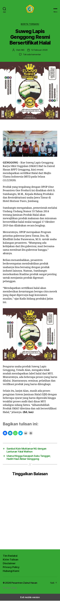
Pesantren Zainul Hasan (24, 582)
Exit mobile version (30, 597)
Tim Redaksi (10, 555)
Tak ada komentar (32, 54)
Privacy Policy (11, 567)
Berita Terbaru (30, 24)
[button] (5, 433)
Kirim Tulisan (10, 559)
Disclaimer (9, 563)
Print (31, 433)
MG (23, 50)
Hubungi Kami (11, 570)
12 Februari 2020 (39, 50)
